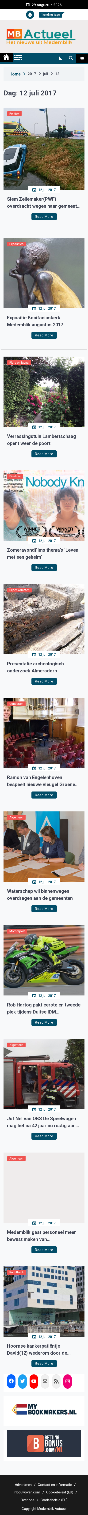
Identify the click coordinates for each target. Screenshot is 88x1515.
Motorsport (17, 931)
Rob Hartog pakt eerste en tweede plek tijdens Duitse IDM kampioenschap (43, 1008)
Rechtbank (16, 1272)
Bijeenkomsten (19, 590)
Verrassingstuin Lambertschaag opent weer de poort (41, 439)
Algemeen (16, 817)
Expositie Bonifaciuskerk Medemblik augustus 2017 (35, 321)
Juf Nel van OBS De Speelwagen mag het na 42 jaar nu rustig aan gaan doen (41, 1122)
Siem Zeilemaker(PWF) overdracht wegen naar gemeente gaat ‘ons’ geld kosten (43, 203)
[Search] (71, 58)
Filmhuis (15, 476)
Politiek (14, 113)
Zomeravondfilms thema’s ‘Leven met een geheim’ (42, 553)
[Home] (6, 57)
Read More (44, 217)
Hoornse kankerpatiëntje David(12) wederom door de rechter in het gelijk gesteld (37, 1350)
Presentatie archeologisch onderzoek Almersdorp (35, 667)
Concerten (16, 703)
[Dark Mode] (60, 58)
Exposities (16, 244)
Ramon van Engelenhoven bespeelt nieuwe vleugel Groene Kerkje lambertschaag (41, 781)
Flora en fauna (19, 362)
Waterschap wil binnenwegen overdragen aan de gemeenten (40, 894)
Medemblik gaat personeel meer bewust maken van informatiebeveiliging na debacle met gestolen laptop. (42, 1236)
